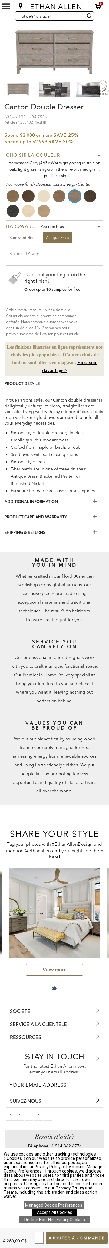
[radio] (13, 196)
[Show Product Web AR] (102, 87)
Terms (10, 1192)
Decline (54, 1219)
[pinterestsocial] (19, 1114)
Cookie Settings (54, 1205)
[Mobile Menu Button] (6, 6)
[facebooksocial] (10, 1114)
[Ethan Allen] (55, 5)
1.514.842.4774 (66, 1146)
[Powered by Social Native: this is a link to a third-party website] (54, 988)
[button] (98, 6)
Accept (54, 1212)
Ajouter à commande (77, 1238)
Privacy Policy (69, 1187)
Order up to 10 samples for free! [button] (52, 289)
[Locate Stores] (21, 5)
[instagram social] (38, 1114)
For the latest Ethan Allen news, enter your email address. (54, 1069)
